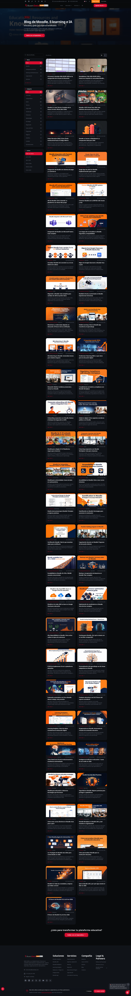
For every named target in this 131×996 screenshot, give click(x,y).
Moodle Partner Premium (99, 968)
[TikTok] (32, 980)
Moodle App (55, 975)
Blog (83, 967)
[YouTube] (43, 980)
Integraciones (56, 972)
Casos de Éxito (85, 961)
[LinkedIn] (29, 980)
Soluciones (67, 5)
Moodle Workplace (57, 964)
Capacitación (70, 972)
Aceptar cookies (100, 991)
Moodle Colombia (57, 959)
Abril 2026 (28, 160)
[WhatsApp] (46, 980)
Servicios (76, 5)
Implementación (71, 959)
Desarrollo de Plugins (72, 970)
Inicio (61, 5)
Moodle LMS (55, 961)
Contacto (84, 970)
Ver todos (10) (28, 82)
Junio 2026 (28, 157)
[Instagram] (39, 980)
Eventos (83, 964)
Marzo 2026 (28, 163)
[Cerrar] (128, 984)
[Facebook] (25, 980)
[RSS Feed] (50, 980)
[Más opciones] (82, 5)
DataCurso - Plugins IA (58, 970)
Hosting (69, 964)
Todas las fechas (30, 153)
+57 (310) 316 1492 (30, 973)
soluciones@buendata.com (32, 969)
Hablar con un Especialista (33, 35)
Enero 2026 (28, 170)
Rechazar (89, 991)
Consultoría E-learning (72, 975)
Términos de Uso (100, 964)
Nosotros (84, 959)
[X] (36, 980)
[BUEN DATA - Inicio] (37, 5)
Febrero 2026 (29, 166)
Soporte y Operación (72, 961)
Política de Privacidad (101, 962)
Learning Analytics (57, 967)
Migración (69, 967)
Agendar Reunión (99, 5)
